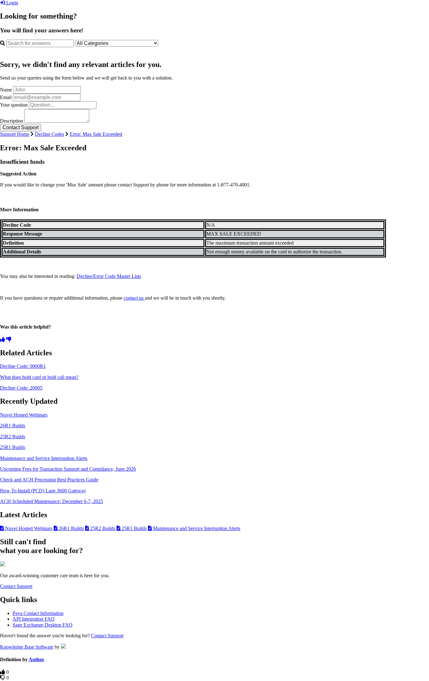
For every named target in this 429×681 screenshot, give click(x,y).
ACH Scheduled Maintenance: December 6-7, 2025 (51, 501)
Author (36, 659)
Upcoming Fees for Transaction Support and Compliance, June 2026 (68, 469)
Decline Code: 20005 (21, 387)
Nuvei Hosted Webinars (23, 415)
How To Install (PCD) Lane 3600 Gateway (43, 490)
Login (11, 2)
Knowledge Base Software (26, 647)
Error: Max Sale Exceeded (96, 134)
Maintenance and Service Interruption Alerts (43, 458)
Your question (14, 105)
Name (6, 89)
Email (6, 97)
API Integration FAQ (34, 619)
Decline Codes (49, 134)
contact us (134, 298)
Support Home (14, 134)
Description (11, 121)
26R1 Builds (12, 425)
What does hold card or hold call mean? (39, 377)
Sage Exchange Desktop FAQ (43, 625)
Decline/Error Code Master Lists (109, 276)
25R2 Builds (12, 436)
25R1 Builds (12, 447)
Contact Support (16, 586)
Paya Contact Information (38, 613)
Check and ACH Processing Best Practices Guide (49, 479)
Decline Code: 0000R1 (23, 366)
